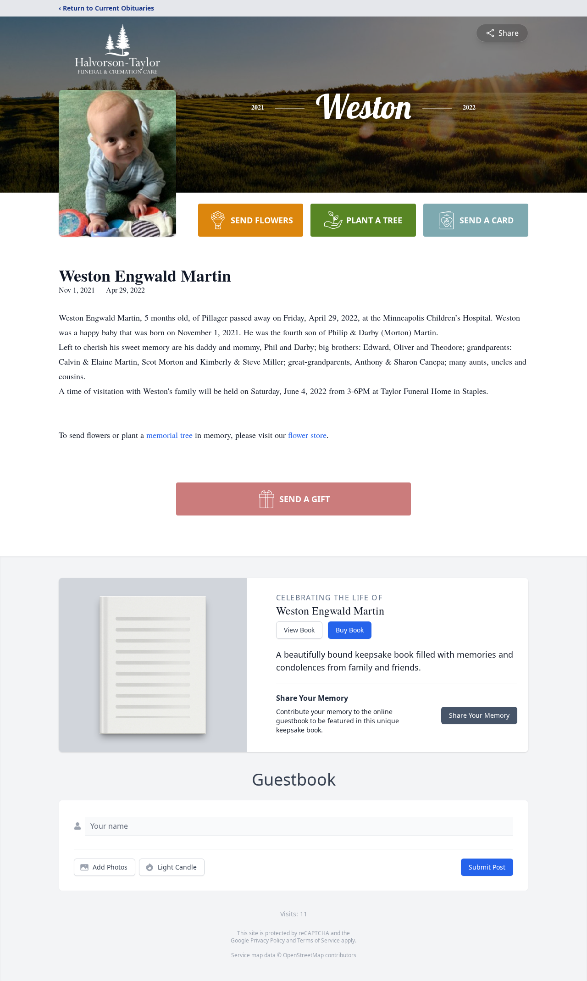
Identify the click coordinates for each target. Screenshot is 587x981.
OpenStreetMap (303, 955)
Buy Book (350, 630)
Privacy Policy (267, 940)
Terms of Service (318, 940)
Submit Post (487, 867)
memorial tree (169, 434)
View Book (299, 630)
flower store (307, 434)
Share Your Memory (479, 715)
